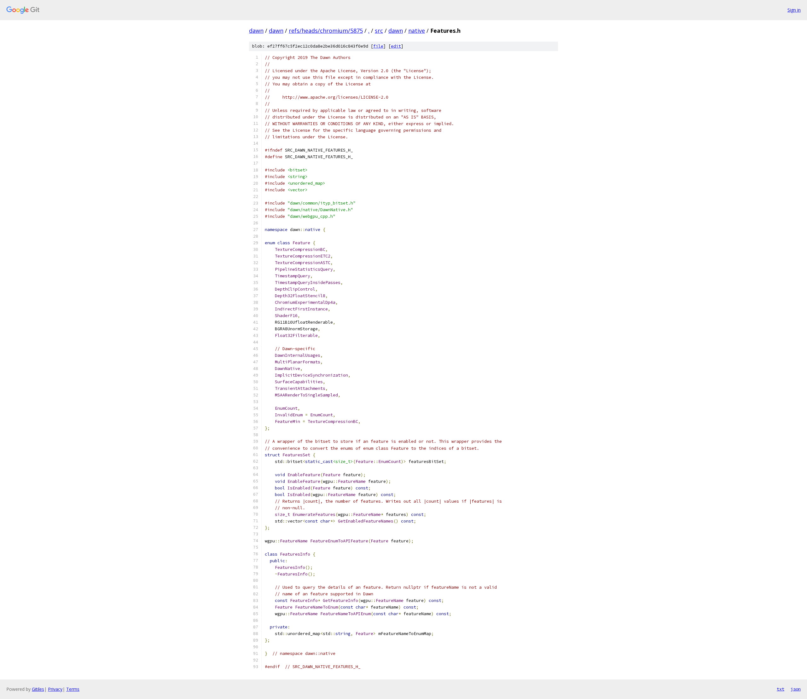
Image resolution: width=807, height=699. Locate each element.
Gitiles (38, 689)
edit (396, 46)
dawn (256, 30)
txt (780, 689)
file (378, 46)
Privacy (55, 689)
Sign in (794, 10)
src (379, 30)
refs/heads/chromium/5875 (326, 30)
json (796, 689)
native (416, 30)
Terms (72, 689)
